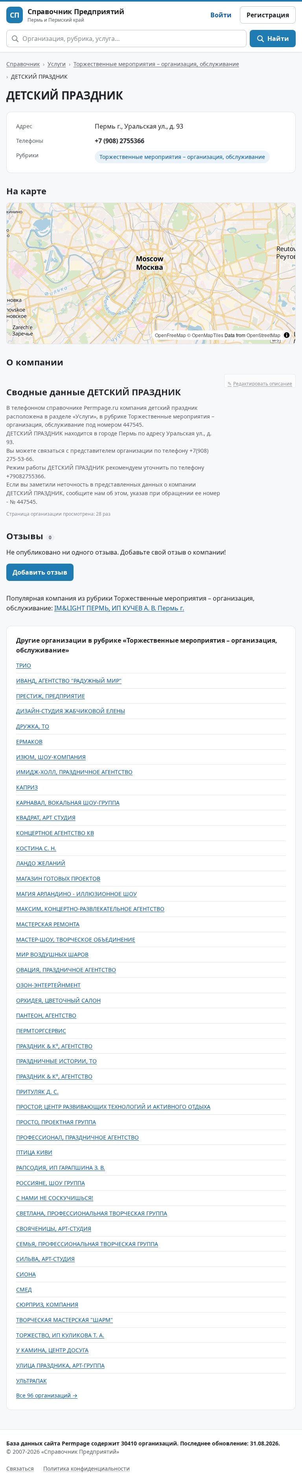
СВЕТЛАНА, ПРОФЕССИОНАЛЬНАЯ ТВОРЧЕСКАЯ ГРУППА (91, 1213)
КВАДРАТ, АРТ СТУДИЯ (46, 817)
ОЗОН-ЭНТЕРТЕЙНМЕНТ (48, 985)
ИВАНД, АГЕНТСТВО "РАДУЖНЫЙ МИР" (69, 680)
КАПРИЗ (27, 787)
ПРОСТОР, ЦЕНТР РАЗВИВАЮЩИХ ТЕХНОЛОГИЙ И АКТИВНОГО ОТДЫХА (113, 1106)
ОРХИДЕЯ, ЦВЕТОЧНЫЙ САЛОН (58, 1000)
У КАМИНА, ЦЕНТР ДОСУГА (52, 1350)
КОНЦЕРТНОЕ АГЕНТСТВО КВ (55, 833)
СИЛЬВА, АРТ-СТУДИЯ (45, 1259)
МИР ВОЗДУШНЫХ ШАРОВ (52, 954)
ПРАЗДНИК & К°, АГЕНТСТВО (54, 1046)
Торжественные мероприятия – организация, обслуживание (156, 64)
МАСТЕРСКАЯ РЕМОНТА (47, 924)
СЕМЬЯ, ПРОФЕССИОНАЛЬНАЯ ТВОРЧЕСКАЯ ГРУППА (87, 1244)
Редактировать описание (260, 383)
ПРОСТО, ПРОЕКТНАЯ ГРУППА (56, 1122)
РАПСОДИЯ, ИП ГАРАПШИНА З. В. (60, 1167)
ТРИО (23, 665)
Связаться (20, 1468)
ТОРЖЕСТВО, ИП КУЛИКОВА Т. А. (60, 1335)
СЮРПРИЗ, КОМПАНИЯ (47, 1304)
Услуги (57, 64)
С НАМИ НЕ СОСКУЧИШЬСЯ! (54, 1198)
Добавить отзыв (40, 572)
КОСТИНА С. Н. (36, 848)
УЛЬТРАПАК (31, 1380)
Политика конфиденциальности (86, 1468)
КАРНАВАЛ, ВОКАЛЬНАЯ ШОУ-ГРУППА (68, 802)
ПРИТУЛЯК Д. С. (37, 1091)
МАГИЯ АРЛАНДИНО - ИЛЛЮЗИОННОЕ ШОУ (76, 894)
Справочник (23, 64)
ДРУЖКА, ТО (32, 726)
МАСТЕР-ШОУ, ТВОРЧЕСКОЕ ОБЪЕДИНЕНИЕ (75, 939)
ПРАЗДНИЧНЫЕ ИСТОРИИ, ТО (56, 1061)
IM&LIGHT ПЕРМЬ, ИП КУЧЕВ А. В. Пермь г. (119, 608)
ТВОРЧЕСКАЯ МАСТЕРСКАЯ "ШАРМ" (64, 1320)
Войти (221, 15)
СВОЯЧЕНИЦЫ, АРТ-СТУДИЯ (53, 1228)
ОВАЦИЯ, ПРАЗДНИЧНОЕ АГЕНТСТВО (66, 969)
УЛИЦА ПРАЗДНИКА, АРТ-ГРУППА (60, 1365)
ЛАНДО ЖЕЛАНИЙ (40, 863)
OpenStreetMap (263, 335)
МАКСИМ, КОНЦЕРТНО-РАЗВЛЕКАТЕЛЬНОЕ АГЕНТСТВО (90, 909)
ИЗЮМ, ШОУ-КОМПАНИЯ (51, 757)
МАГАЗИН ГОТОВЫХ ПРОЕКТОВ (58, 878)
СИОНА (26, 1274)
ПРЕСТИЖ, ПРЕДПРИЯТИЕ (50, 696)
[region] (151, 273)
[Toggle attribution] (286, 335)
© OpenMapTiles (205, 335)
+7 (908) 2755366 (119, 140)
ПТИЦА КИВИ (34, 1152)
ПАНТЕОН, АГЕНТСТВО (46, 1015)
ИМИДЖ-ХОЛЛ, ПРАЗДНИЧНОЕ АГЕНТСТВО (74, 772)
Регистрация (268, 15)
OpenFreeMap (170, 335)
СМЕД (24, 1289)
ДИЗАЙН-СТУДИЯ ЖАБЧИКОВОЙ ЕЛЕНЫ (70, 711)
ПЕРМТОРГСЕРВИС (41, 1030)
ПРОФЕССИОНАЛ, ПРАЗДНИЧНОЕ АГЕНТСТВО (77, 1137)
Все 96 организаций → (46, 1395)
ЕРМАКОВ (29, 741)
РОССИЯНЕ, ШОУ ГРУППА (50, 1183)
